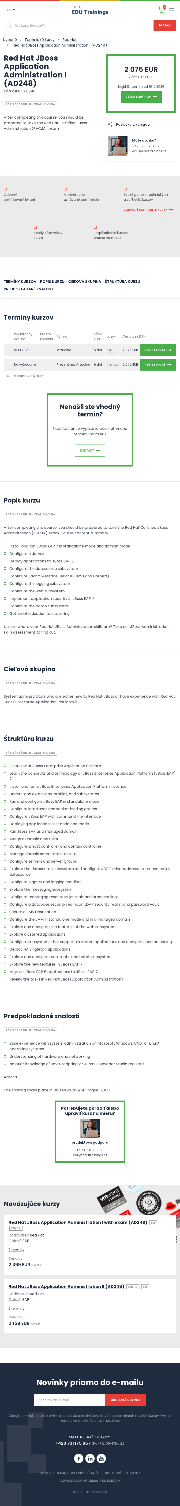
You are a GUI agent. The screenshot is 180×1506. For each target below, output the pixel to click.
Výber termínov (138, 97)
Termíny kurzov (20, 281)
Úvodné (10, 39)
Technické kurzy (40, 39)
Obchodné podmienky (122, 1473)
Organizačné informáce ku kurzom (90, 1480)
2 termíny (16, 1249)
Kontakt (87, 450)
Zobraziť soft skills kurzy (145, 210)
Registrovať (155, 350)
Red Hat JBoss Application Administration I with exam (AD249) (77, 1222)
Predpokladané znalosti (29, 289)
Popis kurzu (52, 281)
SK (9, 9)
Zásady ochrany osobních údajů (68, 1473)
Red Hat (69, 39)
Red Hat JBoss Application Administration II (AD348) (66, 1286)
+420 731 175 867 (146, 146)
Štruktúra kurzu (122, 281)
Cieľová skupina (84, 281)
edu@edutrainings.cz (149, 151)
